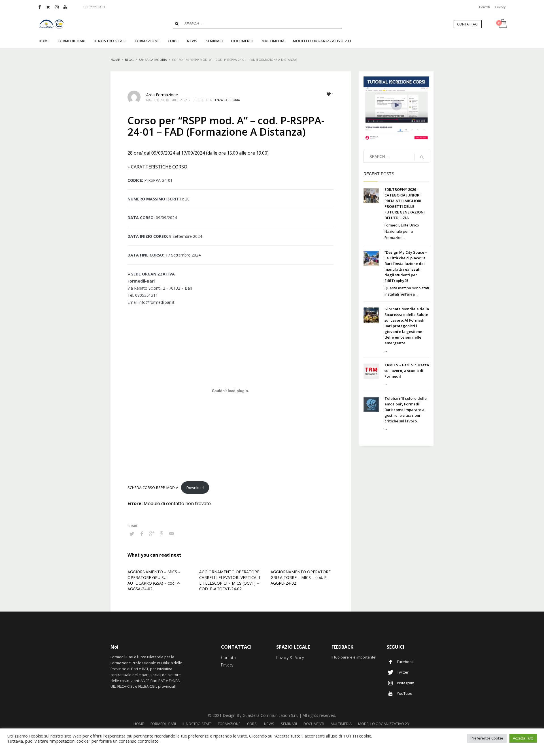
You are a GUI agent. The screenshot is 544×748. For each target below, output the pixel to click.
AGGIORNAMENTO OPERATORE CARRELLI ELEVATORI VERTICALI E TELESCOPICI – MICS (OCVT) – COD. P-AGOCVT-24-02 (229, 580)
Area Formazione (162, 94)
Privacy (500, 7)
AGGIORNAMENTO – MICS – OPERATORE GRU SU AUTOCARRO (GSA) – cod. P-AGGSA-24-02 (154, 580)
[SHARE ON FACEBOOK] (141, 533)
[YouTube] (65, 7)
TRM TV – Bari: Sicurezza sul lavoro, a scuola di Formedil (406, 370)
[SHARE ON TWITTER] (132, 533)
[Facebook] (39, 7)
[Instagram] (56, 7)
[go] (177, 24)
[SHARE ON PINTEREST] (161, 533)
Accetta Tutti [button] (523, 738)
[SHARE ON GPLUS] (151, 533)
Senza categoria (226, 100)
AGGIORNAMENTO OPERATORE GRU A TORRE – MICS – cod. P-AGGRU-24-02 (301, 577)
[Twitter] (48, 7)
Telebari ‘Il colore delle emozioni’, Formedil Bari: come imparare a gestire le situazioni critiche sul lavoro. (405, 410)
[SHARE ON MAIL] (171, 533)
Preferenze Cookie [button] (487, 738)
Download (195, 487)
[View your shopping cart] (502, 24)
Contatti (484, 7)
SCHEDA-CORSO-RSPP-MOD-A (153, 487)
